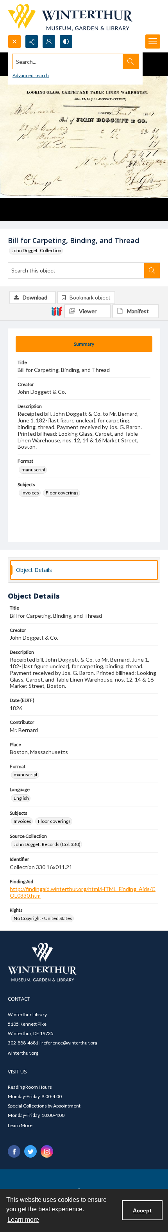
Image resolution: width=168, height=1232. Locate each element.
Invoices (30, 493)
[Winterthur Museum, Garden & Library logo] (70, 17)
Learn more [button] (23, 1219)
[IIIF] (56, 310)
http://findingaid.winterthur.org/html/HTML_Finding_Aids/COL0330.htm (82, 892)
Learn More (20, 1125)
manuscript (33, 470)
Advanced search (31, 75)
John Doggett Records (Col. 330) (47, 844)
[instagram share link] (47, 1151)
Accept (142, 1210)
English (21, 798)
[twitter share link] (30, 1151)
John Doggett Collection (36, 250)
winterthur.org (23, 1053)
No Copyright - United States (43, 918)
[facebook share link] (14, 1151)
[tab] (84, 344)
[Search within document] (152, 270)
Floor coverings (62, 493)
